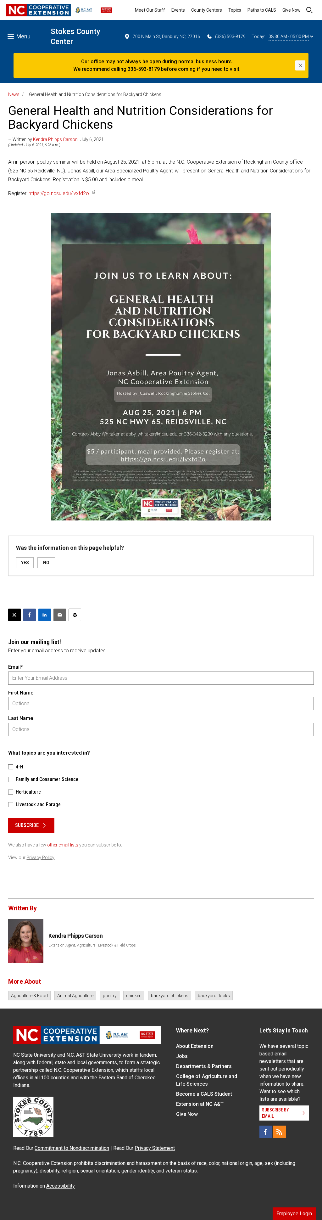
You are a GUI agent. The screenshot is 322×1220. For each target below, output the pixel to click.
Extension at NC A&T (200, 1104)
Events (178, 10)
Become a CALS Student (204, 1094)
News (13, 94)
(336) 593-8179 (230, 36)
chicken (134, 995)
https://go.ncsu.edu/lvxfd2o (59, 193)
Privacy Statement (155, 1148)
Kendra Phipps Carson (55, 139)
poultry (110, 995)
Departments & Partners (204, 1066)
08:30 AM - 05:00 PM (289, 36)
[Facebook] (265, 1132)
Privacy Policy (40, 857)
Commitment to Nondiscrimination (72, 1148)
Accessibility (60, 1186)
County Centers (206, 10)
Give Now (291, 10)
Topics (234, 10)
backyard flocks (214, 995)
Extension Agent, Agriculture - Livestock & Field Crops (92, 945)
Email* (15, 667)
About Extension (195, 1046)
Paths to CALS (261, 10)
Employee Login (294, 1214)
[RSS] (279, 1132)
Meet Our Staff (150, 10)
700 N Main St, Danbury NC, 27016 (166, 36)
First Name (20, 693)
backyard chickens (169, 995)
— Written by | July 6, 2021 (56, 139)
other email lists (62, 844)
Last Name (20, 718)
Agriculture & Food (29, 995)
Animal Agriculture (75, 995)
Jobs (182, 1056)
